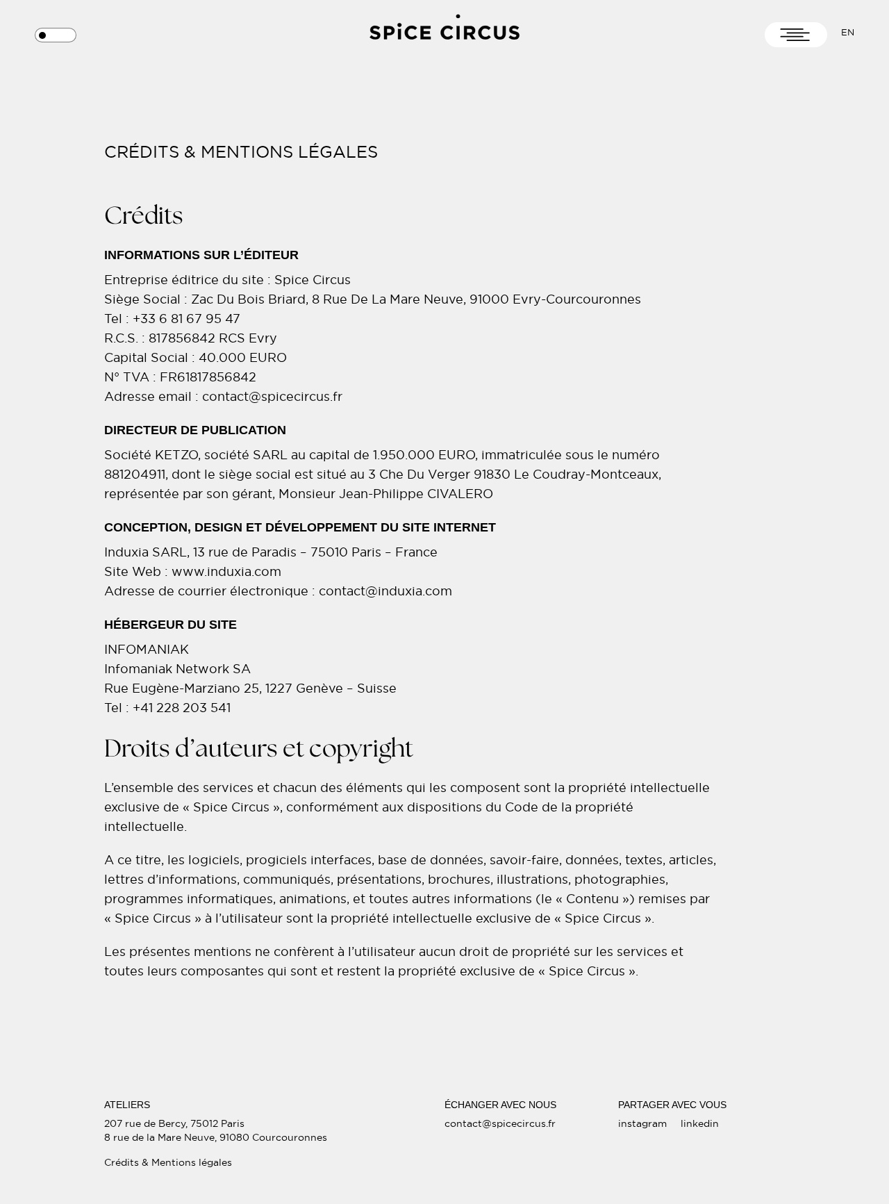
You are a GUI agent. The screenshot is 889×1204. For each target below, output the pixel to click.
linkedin (700, 1123)
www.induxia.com (226, 571)
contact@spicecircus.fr (500, 1123)
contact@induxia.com (385, 591)
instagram (642, 1123)
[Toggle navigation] (796, 34)
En (847, 32)
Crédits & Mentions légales (168, 1162)
